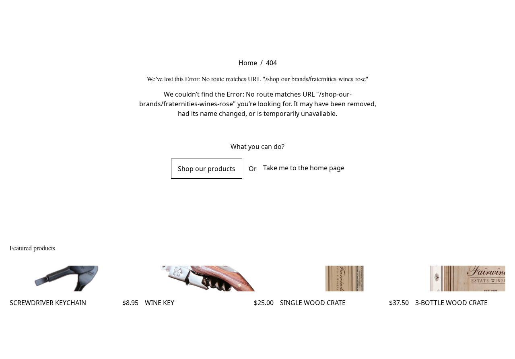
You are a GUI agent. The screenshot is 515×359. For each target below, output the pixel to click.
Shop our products (206, 168)
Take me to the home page (303, 167)
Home (248, 62)
